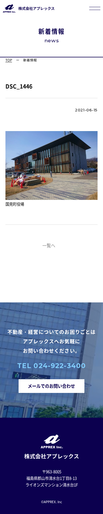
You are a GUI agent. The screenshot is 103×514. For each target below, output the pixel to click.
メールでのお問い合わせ (51, 386)
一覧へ (48, 245)
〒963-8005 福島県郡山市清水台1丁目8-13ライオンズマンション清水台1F (51, 478)
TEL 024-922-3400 (51, 366)
